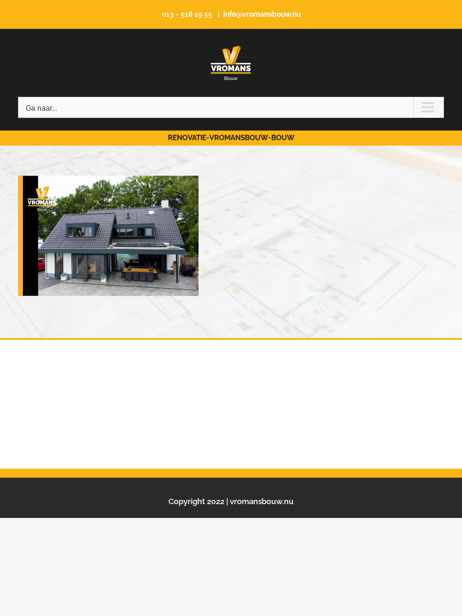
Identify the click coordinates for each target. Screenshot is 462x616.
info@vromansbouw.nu (262, 14)
